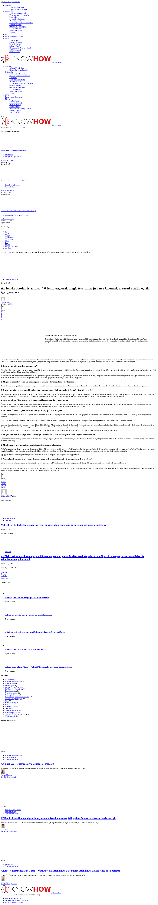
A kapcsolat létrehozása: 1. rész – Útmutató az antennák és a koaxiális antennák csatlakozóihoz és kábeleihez (60, 870)
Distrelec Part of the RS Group (17, 895)
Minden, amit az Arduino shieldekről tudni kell (26, 649)
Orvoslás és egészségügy (17, 27)
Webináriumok (10, 716)
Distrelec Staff (6, 302)
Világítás (8, 248)
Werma (7, 235)
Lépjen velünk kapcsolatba (14, 36)
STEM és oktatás (15, 29)
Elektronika (13, 17)
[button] (2, 116)
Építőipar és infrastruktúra (18, 13)
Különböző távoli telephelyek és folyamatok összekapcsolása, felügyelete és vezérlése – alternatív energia (58, 818)
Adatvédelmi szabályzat (13, 898)
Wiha (7, 233)
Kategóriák (9, 11)
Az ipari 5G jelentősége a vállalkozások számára (27, 763)
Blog (9, 252)
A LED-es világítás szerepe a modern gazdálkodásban (14, 180)
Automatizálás (10, 518)
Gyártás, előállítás (15, 25)
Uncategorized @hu (12, 712)
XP (6, 231)
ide (58, 470)
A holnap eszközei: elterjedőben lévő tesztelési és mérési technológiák (18, 211)
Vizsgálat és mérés (11, 247)
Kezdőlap (4, 252)
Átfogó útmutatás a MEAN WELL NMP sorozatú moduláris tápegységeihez (38, 667)
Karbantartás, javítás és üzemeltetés (21, 23)
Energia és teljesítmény (17, 19)
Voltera (7, 245)
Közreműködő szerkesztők (18, 9)
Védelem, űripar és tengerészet (19, 15)
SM (6, 704)
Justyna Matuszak (7, 775)
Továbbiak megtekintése (9, 777)
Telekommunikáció (15, 30)
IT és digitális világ (15, 21)
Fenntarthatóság (10, 187)
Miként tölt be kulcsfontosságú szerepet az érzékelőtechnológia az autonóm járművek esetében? (53, 524)
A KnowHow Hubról (16, 7)
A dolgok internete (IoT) (13, 681)
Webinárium (9, 237)
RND (7, 34)
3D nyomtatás (10, 679)
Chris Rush (4, 829)
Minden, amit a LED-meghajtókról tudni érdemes (13, 150)
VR (6, 243)
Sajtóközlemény (10, 703)
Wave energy (9, 239)
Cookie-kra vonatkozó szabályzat (16, 900)
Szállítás (12, 32)
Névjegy (8, 5)
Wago (7, 241)
